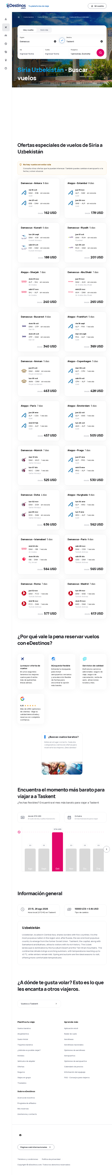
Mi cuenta (99, 6)
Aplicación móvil (71, 1028)
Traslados (21, 1083)
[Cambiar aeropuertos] (62, 40)
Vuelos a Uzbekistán (58, 17)
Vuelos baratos (28, 17)
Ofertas (20, 1066)
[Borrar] (55, 41)
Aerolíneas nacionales (73, 1044)
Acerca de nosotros (26, 1097)
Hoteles (20, 1055)
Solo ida (44, 30)
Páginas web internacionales (33, 1147)
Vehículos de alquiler (26, 1061)
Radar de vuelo (70, 1034)
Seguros (21, 1072)
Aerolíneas (68, 1039)
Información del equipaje (74, 1072)
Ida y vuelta (28, 30)
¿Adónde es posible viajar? (29, 1050)
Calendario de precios (73, 1066)
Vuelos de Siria (43, 17)
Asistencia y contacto (27, 1114)
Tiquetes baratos (25, 1044)
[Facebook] (20, 1135)
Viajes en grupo (24, 1077)
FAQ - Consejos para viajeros (77, 1077)
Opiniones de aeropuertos (75, 1061)
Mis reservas (23, 1108)
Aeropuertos (69, 1055)
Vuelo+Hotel (22, 1039)
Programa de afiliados (26, 1103)
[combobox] (36, 41)
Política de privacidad (51, 1159)
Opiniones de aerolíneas (74, 1050)
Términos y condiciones (27, 1159)
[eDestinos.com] (18, 17)
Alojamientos (23, 1034)
